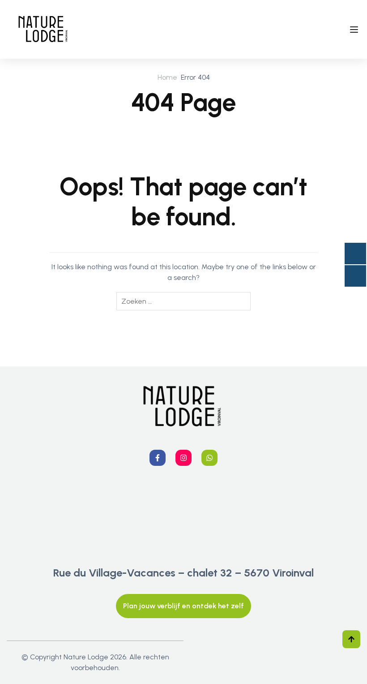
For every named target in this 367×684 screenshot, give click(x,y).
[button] (183, 606)
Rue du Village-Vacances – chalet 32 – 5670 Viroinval (183, 572)
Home (167, 77)
